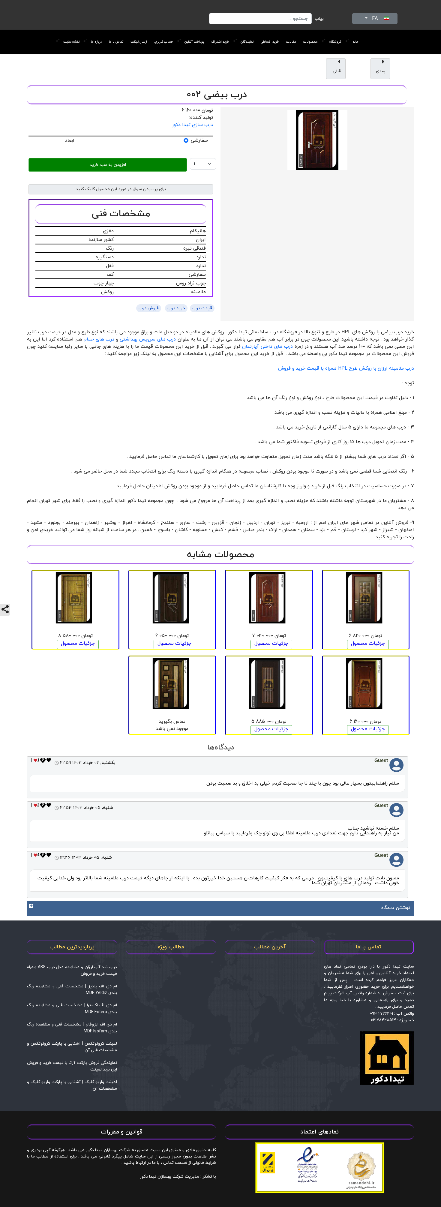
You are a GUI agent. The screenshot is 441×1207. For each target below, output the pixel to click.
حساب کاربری (163, 41)
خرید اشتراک (220, 41)
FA (374, 18)
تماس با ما (116, 41)
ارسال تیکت (138, 41)
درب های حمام (99, 339)
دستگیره (105, 257)
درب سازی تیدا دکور (192, 125)
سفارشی (199, 140)
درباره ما (96, 41)
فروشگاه (335, 41)
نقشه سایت (71, 41)
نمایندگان (247, 41)
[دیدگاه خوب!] (48, 762)
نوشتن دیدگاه (395, 908)
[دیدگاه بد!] (43, 762)
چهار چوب (104, 283)
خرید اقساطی (270, 41)
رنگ (110, 248)
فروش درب (149, 308)
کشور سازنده (101, 239)
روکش (107, 292)
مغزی (108, 231)
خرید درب (176, 308)
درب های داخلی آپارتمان (267, 346)
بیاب (319, 19)
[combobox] (260, 18)
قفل (110, 266)
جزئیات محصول (368, 643)
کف (110, 274)
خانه (355, 41)
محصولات (310, 41)
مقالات (291, 41)
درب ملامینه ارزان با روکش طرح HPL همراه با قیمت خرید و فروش (346, 368)
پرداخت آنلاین (194, 41)
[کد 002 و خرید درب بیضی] (317, 139)
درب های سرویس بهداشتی (148, 339)
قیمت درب (202, 308)
